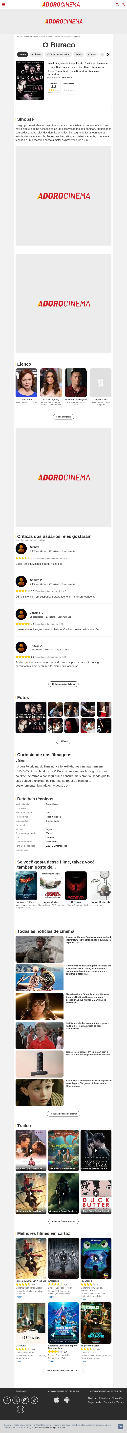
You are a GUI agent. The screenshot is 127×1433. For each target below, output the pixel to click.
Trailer (18, 1297)
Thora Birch (61, 71)
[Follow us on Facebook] (7, 1400)
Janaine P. (36, 612)
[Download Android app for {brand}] (68, 1399)
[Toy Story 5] (96, 1258)
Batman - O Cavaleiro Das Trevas (35, 902)
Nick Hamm (62, 67)
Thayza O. (36, 645)
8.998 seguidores (38, 551)
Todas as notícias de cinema (63, 1114)
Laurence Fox (101, 399)
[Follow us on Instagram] (25, 1400)
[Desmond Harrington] (76, 382)
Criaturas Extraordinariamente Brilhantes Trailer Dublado (64, 1168)
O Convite (21, 1345)
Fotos (23, 697)
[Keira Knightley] (51, 382)
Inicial (19, 36)
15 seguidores (36, 617)
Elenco (24, 364)
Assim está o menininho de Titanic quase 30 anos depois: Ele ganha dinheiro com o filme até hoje (88, 1083)
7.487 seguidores (38, 584)
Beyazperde (94, 1402)
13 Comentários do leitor (63, 684)
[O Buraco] (30, 80)
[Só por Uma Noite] (96, 1323)
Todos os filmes (46, 36)
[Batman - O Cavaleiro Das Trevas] (26, 885)
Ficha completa (63, 417)
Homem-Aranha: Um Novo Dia (31, 1281)
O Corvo (76, 902)
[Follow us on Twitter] (16, 1400)
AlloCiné (92, 1398)
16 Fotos (64, 741)
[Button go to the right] (108, 55)
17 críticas (50, 617)
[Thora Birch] (26, 382)
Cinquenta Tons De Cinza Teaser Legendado (96, 1168)
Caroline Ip (98, 67)
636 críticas (54, 551)
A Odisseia (53, 1281)
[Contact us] (21, 1409)
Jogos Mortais (51, 902)
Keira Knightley (78, 71)
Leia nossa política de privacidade (49, 1427)
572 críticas (54, 584)
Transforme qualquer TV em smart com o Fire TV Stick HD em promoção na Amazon (88, 1053)
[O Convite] (31, 1323)
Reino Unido (52, 804)
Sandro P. (36, 580)
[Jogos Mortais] (51, 885)
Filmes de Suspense (63, 36)
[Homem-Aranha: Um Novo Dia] (31, 1258)
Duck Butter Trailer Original (96, 1211)
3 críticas (49, 650)
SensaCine (118, 1398)
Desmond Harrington (76, 399)
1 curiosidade (52, 821)
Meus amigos (69, 83)
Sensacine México (114, 1402)
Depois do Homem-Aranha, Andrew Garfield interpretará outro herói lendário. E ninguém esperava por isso (88, 940)
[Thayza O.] (21, 647)
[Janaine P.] (21, 614)
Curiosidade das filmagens (44, 754)
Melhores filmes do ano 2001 (42, 905)
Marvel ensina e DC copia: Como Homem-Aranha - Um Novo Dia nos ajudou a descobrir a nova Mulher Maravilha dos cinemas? (87, 998)
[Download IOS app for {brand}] (58, 1399)
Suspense (102, 63)
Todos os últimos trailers (63, 1221)
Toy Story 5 (86, 1281)
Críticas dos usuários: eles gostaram (54, 536)
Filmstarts (104, 1398)
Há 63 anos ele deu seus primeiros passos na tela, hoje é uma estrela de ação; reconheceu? (87, 1026)
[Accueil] (61, 4)
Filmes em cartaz (31, 36)
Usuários (53, 83)
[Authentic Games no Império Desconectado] (63, 1323)
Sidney (34, 547)
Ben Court (84, 67)
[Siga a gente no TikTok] (35, 1400)
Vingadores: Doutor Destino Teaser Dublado (64, 1211)
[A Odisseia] (63, 1258)
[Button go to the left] (102, 55)
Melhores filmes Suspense (70, 905)
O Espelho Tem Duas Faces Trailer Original (31, 1168)
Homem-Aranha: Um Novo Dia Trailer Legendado (31, 1211)
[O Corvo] (76, 885)
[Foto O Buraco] (31, 717)
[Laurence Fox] (100, 382)
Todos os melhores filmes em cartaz (63, 1370)
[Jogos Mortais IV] (100, 885)
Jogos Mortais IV (100, 902)
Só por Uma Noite (90, 1345)
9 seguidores (36, 650)
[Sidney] (21, 548)
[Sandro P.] (21, 581)
